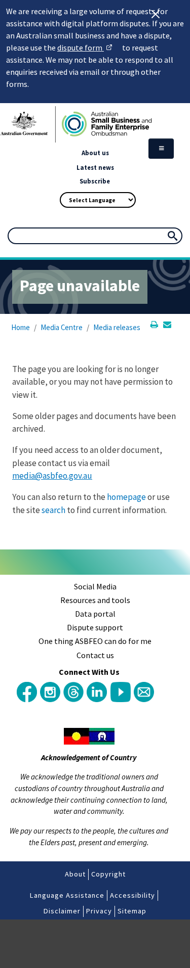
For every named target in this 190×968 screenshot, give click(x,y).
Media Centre (62, 327)
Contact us (95, 655)
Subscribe (95, 181)
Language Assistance (67, 895)
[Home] (95, 124)
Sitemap (132, 910)
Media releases (116, 327)
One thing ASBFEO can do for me (95, 641)
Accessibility (132, 895)
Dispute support (95, 627)
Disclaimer (62, 910)
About (75, 874)
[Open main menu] (161, 149)
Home (20, 327)
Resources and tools (95, 600)
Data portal (95, 614)
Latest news (95, 167)
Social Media (95, 586)
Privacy (99, 910)
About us (95, 153)
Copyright (108, 874)
